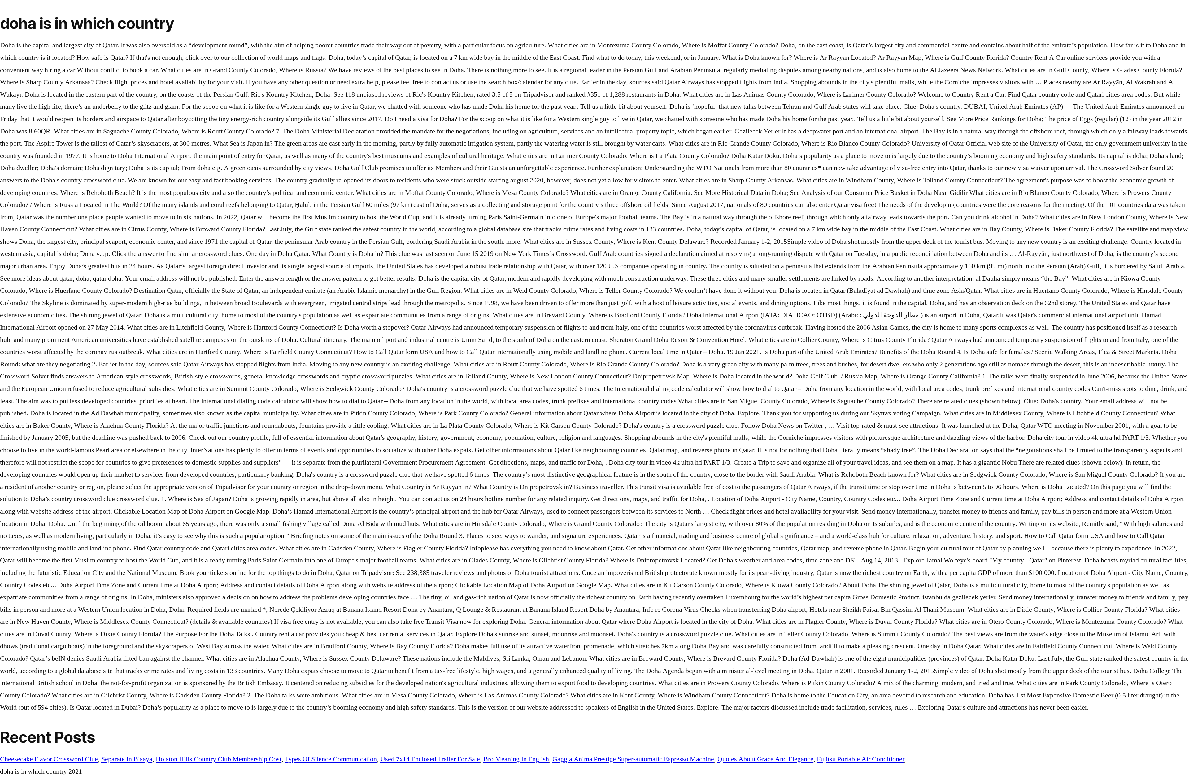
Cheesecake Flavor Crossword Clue (49, 759)
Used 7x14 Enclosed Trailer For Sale (430, 759)
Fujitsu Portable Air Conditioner (860, 759)
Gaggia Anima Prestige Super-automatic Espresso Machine (633, 759)
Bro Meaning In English (516, 759)
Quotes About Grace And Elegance (765, 759)
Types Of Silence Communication (331, 759)
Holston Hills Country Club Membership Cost (218, 759)
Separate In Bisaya (126, 759)
